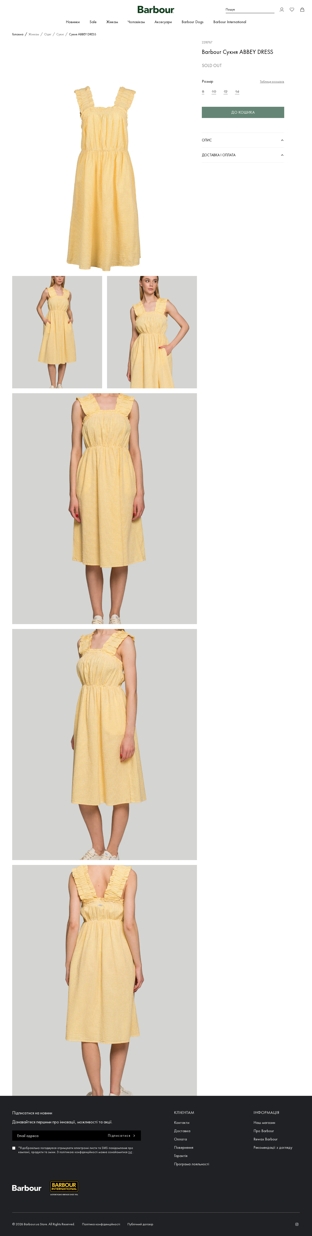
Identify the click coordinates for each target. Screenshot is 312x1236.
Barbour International (229, 21)
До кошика (243, 112)
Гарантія (180, 1155)
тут (130, 1152)
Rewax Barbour (266, 1139)
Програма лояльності (191, 1164)
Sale (93, 21)
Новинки (73, 21)
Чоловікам (136, 21)
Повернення (183, 1147)
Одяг (47, 34)
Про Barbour (264, 1130)
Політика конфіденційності (101, 1224)
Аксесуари (163, 21)
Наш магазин (264, 1122)
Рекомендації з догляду (273, 1147)
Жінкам (112, 21)
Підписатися (119, 1135)
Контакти (181, 1122)
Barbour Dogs (193, 21)
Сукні (60, 34)
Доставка (182, 1130)
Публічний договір (140, 1224)
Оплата (180, 1139)
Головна (17, 34)
